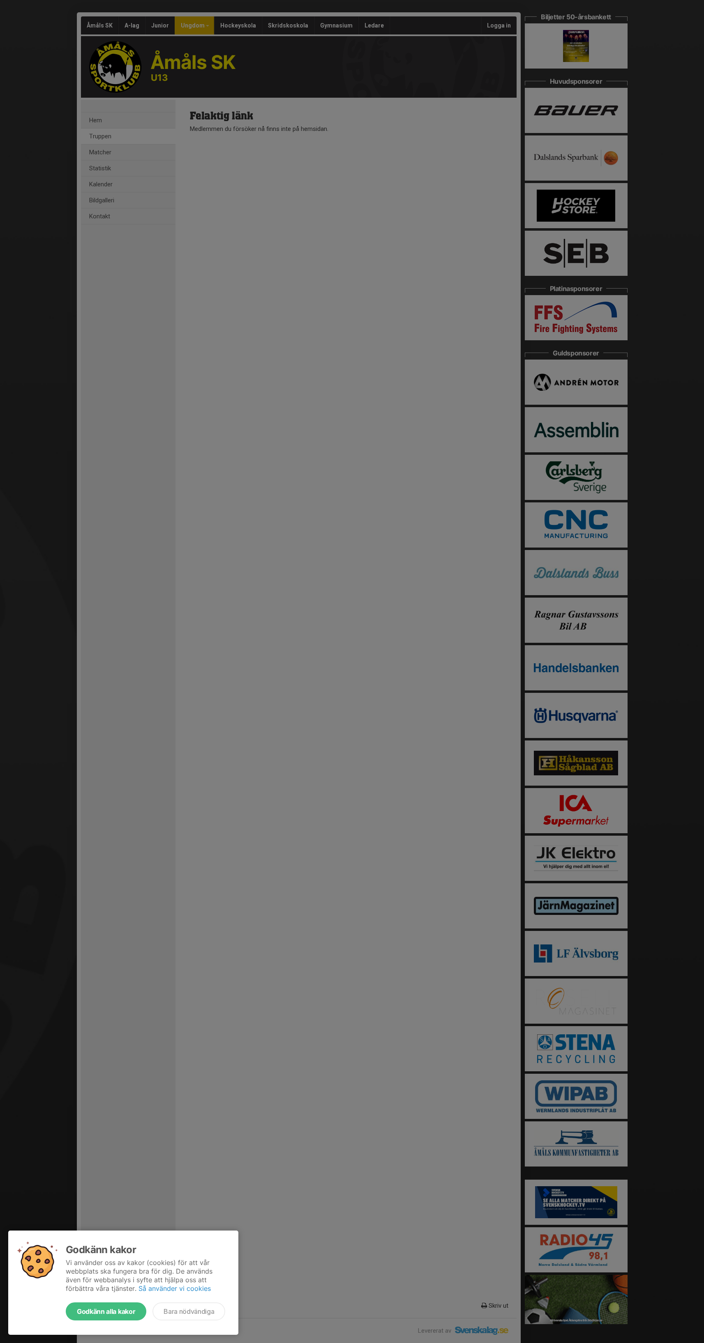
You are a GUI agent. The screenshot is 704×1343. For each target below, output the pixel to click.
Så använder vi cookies (174, 1288)
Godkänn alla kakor (106, 1311)
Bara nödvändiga (189, 1311)
